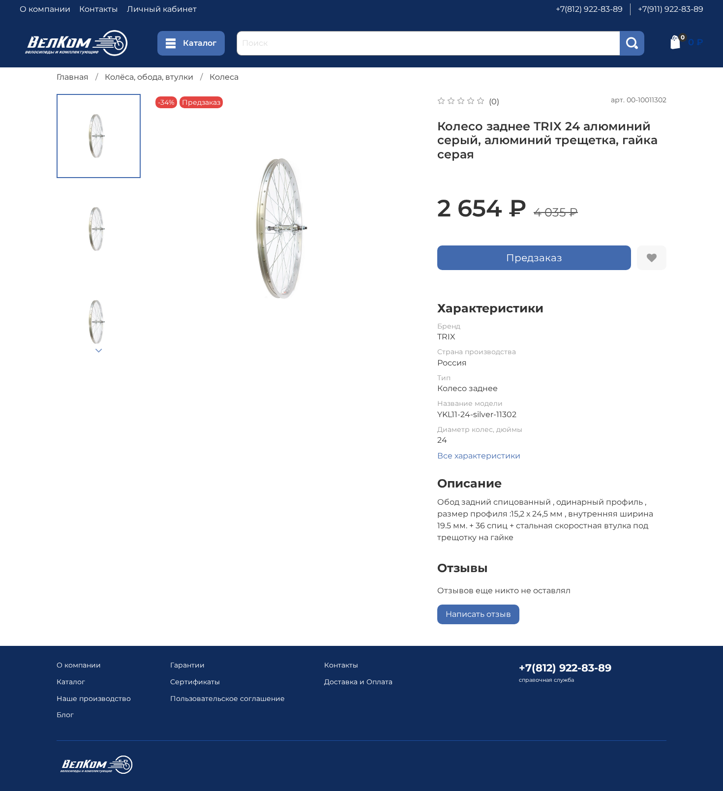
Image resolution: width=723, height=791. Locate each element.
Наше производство (94, 698)
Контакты (98, 9)
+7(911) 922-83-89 (670, 9)
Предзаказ (534, 258)
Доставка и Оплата (358, 681)
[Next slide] (99, 351)
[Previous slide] (172, 229)
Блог (65, 714)
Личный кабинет (162, 9)
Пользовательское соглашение (227, 698)
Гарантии (187, 665)
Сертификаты (195, 681)
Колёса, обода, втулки (149, 77)
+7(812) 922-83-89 (589, 9)
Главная (73, 77)
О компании (45, 9)
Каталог (199, 43)
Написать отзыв (478, 614)
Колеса (224, 77)
